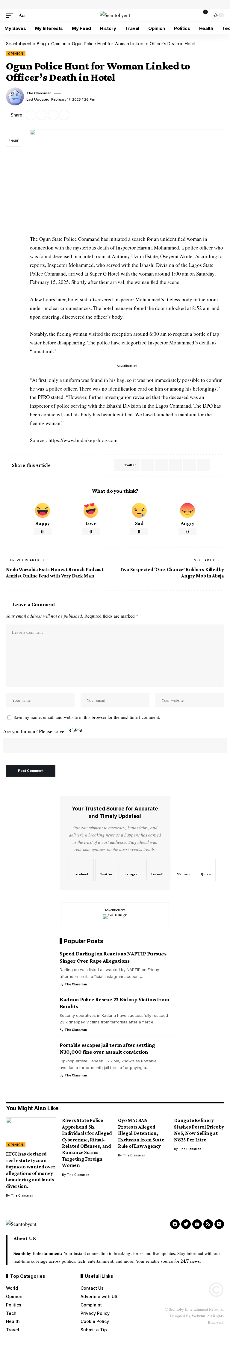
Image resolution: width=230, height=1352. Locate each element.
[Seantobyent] (115, 15)
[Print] (64, 115)
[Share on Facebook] (13, 154)
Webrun (198, 1315)
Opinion (15, 53)
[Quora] (206, 870)
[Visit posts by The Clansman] (15, 96)
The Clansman (39, 93)
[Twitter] (106, 870)
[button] (11, 15)
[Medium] (183, 870)
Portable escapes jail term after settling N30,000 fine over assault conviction (107, 1048)
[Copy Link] (53, 115)
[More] (75, 115)
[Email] (42, 115)
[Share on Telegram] (161, 465)
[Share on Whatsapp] (147, 465)
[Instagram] (132, 870)
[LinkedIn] (158, 870)
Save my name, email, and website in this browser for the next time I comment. (86, 717)
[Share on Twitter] (31, 115)
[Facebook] (81, 870)
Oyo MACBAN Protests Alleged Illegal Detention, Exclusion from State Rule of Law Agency (141, 1133)
